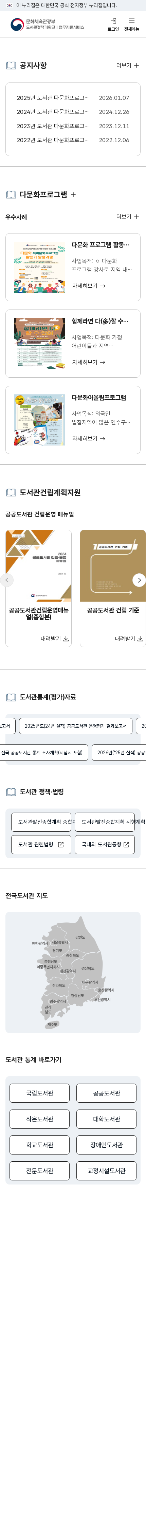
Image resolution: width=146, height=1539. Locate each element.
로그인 (113, 29)
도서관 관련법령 (35, 844)
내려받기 (51, 638)
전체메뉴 (131, 29)
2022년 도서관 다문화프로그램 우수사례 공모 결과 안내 (53, 141)
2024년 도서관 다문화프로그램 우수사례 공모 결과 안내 (53, 112)
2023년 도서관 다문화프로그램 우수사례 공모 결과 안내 (53, 127)
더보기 (124, 65)
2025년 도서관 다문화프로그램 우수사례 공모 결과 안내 (53, 98)
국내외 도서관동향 (102, 844)
